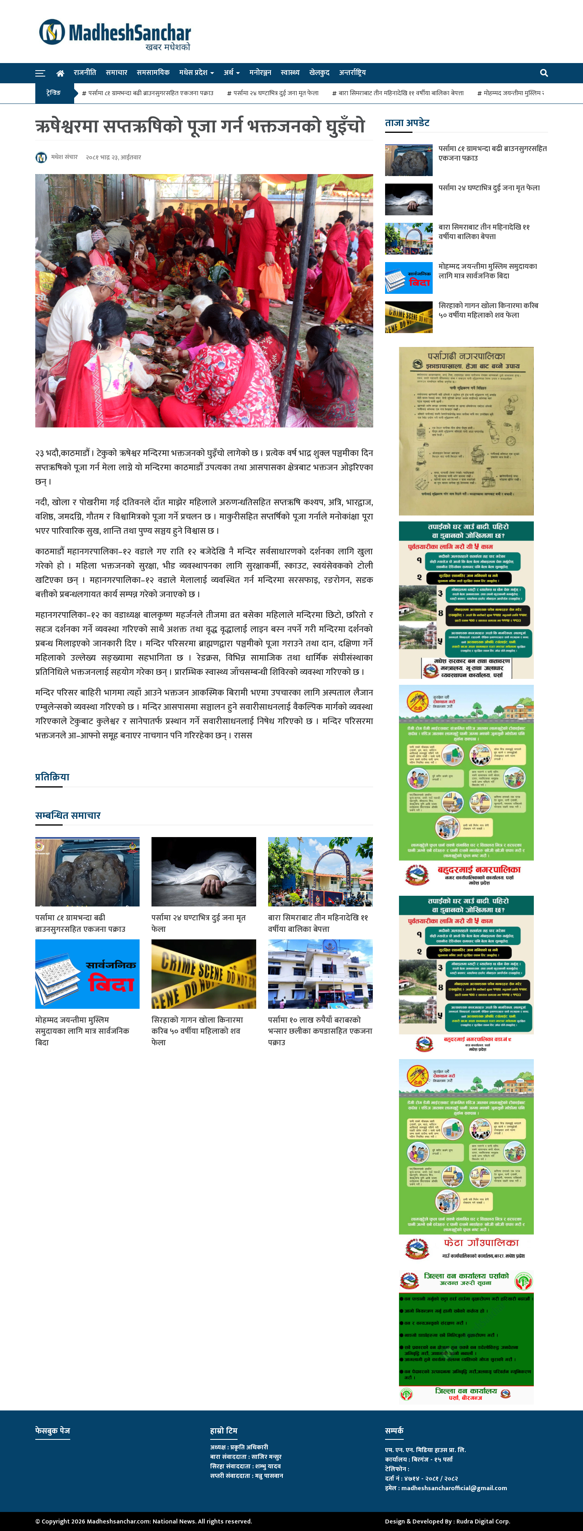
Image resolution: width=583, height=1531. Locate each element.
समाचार (116, 73)
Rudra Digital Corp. (483, 1521)
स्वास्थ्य (290, 73)
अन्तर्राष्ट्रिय (352, 73)
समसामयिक (153, 73)
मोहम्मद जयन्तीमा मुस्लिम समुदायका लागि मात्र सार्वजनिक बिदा (82, 1032)
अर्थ (228, 73)
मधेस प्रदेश (193, 73)
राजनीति (85, 73)
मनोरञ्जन (260, 73)
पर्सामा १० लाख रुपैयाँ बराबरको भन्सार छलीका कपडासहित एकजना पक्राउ (320, 1032)
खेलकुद (319, 73)
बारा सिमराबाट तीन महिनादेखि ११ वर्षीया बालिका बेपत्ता (401, 93)
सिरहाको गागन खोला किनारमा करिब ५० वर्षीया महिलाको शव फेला (197, 1032)
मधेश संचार (64, 157)
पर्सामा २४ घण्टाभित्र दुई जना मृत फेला (276, 93)
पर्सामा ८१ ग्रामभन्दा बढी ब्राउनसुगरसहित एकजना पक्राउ (150, 93)
